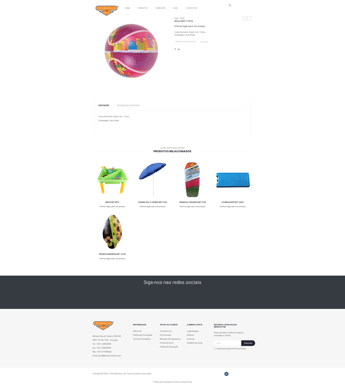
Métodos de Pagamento (170, 339)
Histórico (190, 335)
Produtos (143, 8)
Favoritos (191, 339)
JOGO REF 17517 (249, 18)
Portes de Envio (166, 343)
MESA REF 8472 (112, 202)
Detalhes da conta (194, 343)
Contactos (191, 8)
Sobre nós (160, 8)
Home (127, 8)
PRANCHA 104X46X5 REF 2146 (192, 202)
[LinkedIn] (179, 49)
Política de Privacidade (142, 335)
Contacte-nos (166, 331)
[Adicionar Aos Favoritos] (98, 188)
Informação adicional (128, 105)
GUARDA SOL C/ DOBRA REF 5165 (152, 202)
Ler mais (107, 188)
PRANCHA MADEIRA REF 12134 (112, 254)
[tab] (106, 105)
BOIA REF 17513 (245, 18)
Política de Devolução (169, 347)
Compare (204, 42)
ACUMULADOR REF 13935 (233, 202)
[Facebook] (175, 49)
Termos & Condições (142, 339)
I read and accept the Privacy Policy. (231, 349)
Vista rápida (126, 188)
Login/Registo (193, 331)
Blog (175, 8)
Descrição (104, 105)
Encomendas (165, 335)
